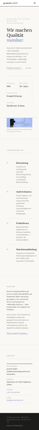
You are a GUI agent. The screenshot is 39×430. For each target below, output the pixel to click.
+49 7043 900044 (13, 392)
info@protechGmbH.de (15, 400)
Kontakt (28, 68)
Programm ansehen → (14, 68)
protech (10, 3)
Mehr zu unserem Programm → (17, 333)
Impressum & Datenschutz (15, 425)
